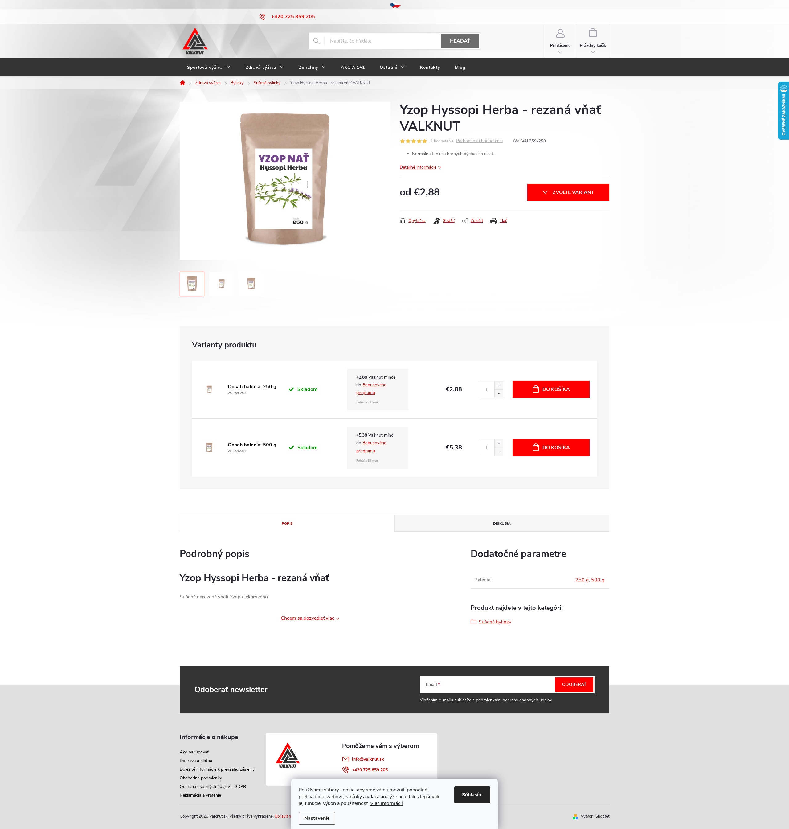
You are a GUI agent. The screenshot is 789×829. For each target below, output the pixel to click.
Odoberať (574, 684)
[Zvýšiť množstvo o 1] (498, 385)
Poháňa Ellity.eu (367, 402)
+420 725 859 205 (370, 770)
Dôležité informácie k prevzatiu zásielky (217, 769)
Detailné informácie (418, 167)
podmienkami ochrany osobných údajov (514, 700)
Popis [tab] (287, 523)
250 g (582, 580)
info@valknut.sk (368, 759)
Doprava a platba (196, 761)
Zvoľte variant (573, 192)
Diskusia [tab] (502, 523)
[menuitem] (209, 67)
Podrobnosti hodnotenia (479, 141)
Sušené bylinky (495, 621)
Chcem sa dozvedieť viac (307, 618)
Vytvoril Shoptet (595, 816)
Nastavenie (317, 818)
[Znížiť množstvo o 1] (498, 393)
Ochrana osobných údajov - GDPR (213, 787)
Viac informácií (386, 803)
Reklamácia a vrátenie (200, 795)
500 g (597, 580)
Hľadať (460, 41)
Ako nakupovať (194, 752)
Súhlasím (472, 794)
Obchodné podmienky (201, 778)
